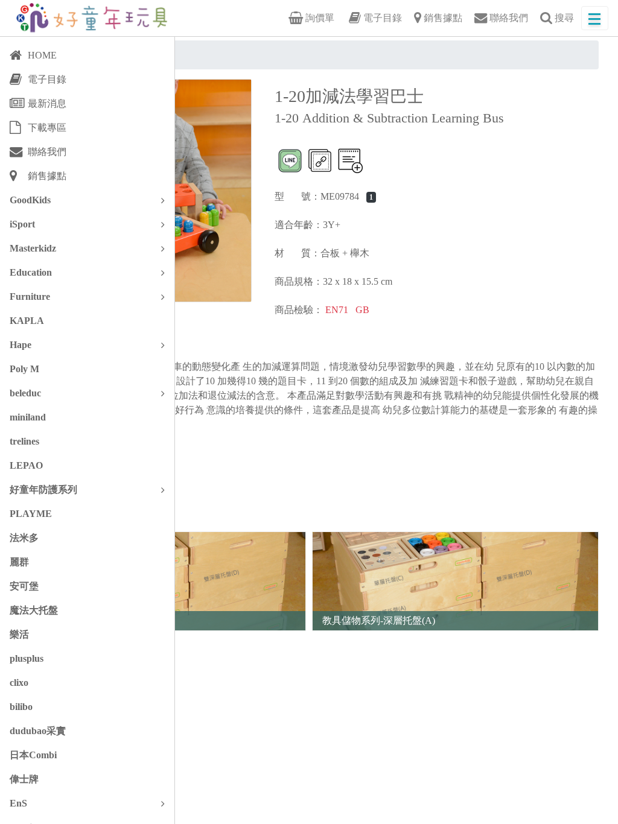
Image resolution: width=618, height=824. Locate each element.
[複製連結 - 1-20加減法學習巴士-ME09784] (320, 160)
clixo (19, 682)
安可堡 (24, 586)
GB (362, 310)
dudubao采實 (38, 731)
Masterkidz (33, 248)
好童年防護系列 (43, 489)
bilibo (21, 707)
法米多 (24, 538)
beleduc (25, 393)
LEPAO (26, 465)
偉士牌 (24, 779)
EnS (18, 803)
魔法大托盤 (34, 610)
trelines (24, 441)
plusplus (26, 658)
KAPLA (27, 320)
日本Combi (33, 755)
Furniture (30, 296)
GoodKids (30, 200)
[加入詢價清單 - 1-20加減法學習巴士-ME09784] (350, 160)
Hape (20, 345)
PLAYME (31, 514)
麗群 (19, 562)
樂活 (19, 634)
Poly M (24, 369)
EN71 (336, 310)
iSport (22, 224)
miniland (28, 417)
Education (31, 272)
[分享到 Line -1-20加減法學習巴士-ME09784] (290, 160)
